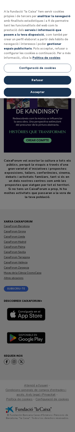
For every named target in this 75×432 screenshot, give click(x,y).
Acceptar (37, 92)
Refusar (37, 80)
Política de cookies (46, 57)
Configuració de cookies (37, 68)
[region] (37, 49)
